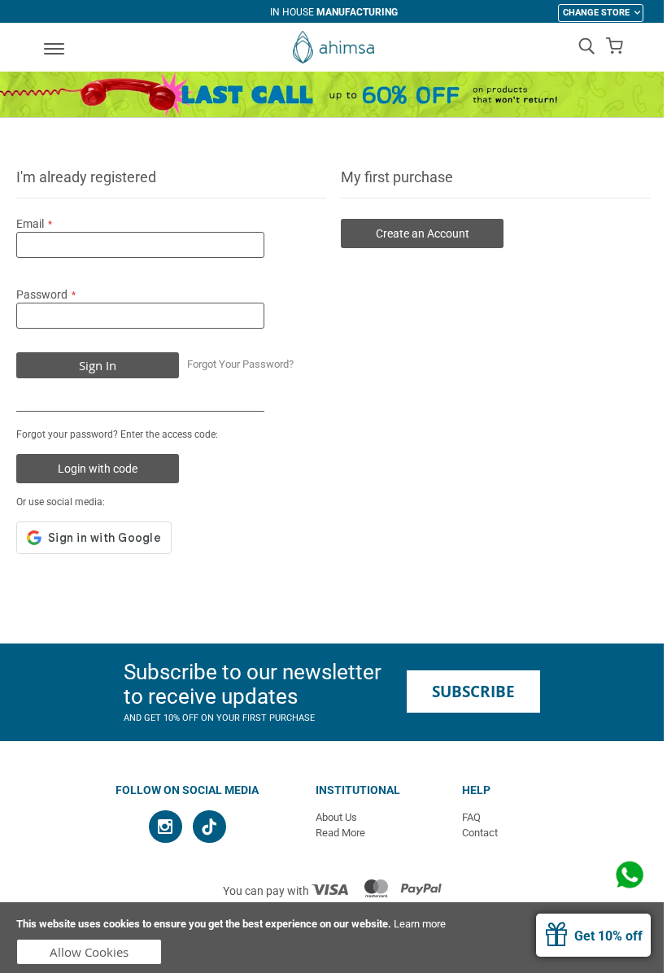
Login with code (97, 468)
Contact (480, 833)
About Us (336, 817)
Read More (340, 833)
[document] (333, 937)
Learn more (420, 924)
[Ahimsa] (333, 47)
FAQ (471, 817)
